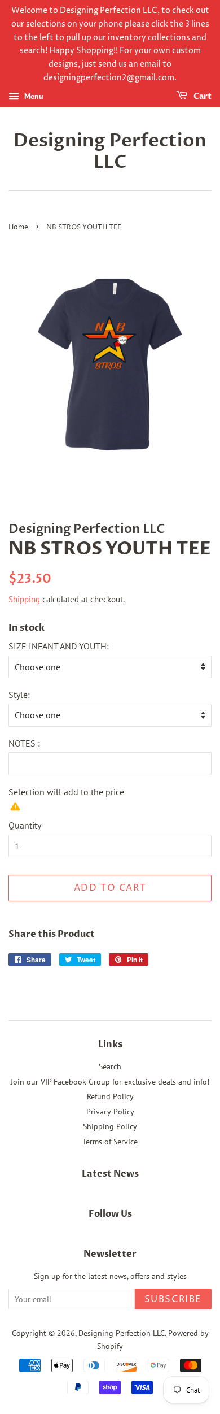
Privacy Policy (110, 1112)
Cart (202, 96)
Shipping (24, 599)
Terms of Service (110, 1142)
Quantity (24, 825)
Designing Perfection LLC (110, 152)
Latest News (110, 1174)
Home (18, 227)
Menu (32, 96)
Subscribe (173, 1299)
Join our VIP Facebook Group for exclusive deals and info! (110, 1082)
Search (110, 1066)
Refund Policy (110, 1096)
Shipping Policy (110, 1126)
